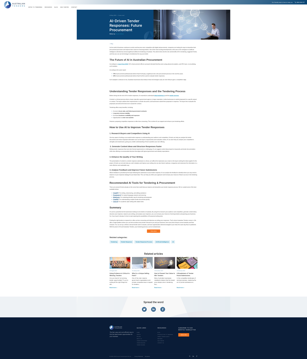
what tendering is (159, 95)
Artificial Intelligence (162, 242)
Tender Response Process (144, 242)
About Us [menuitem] (139, 338)
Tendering (114, 242)
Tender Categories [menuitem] (142, 340)
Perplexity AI (117, 195)
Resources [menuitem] (48, 7)
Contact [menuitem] (74, 7)
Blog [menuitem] (56, 7)
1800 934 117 (300, 2)
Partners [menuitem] (159, 338)
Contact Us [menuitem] (160, 342)
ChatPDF (116, 199)
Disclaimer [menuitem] (147, 356)
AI (173, 242)
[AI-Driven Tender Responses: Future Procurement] (144, 309)
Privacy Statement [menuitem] (138, 356)
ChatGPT (116, 193)
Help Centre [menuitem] (64, 7)
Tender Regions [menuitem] (141, 342)
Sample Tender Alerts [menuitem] (163, 336)
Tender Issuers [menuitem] (141, 344)
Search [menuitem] (139, 334)
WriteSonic (116, 197)
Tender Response (126, 242)
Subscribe (184, 334)
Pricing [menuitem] (139, 336)
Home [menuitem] (138, 332)
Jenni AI (115, 201)
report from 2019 (123, 64)
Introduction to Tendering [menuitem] (165, 334)
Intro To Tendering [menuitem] (35, 7)
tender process (174, 95)
